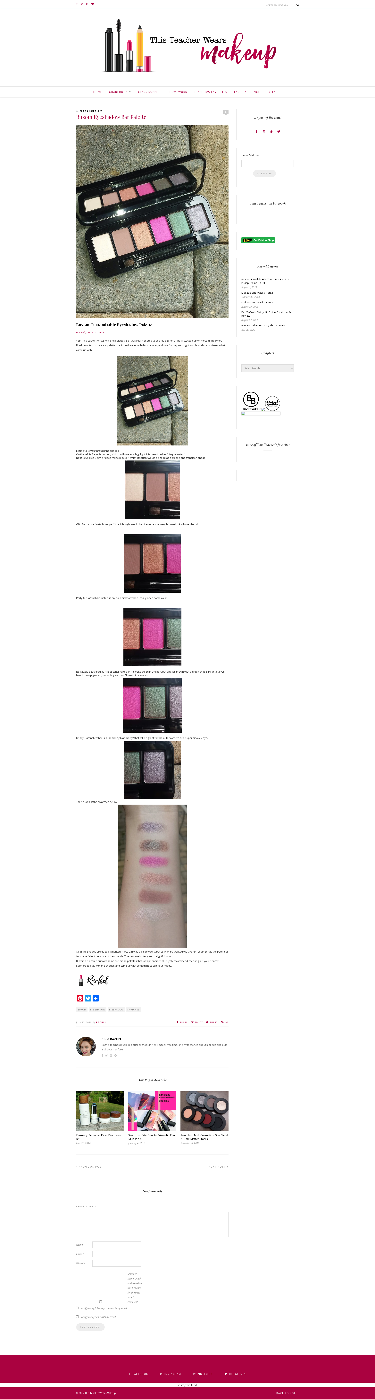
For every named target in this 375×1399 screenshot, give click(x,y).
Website (80, 1263)
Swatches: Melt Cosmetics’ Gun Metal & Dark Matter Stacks (204, 1137)
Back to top (286, 1393)
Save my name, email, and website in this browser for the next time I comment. (135, 1288)
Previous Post (91, 1166)
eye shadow (97, 1009)
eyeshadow (116, 1009)
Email (80, 1254)
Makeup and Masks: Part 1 (257, 302)
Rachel (101, 1022)
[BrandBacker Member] (251, 410)
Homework (178, 92)
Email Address (250, 155)
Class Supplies (150, 92)
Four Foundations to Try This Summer (263, 325)
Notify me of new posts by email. (98, 1317)
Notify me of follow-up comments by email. (104, 1308)
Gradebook (118, 92)
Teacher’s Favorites (210, 92)
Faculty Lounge (247, 92)
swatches (133, 1009)
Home (97, 92)
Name (80, 1244)
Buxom (82, 1009)
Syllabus (274, 92)
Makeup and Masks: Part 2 (257, 292)
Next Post (218, 1166)
